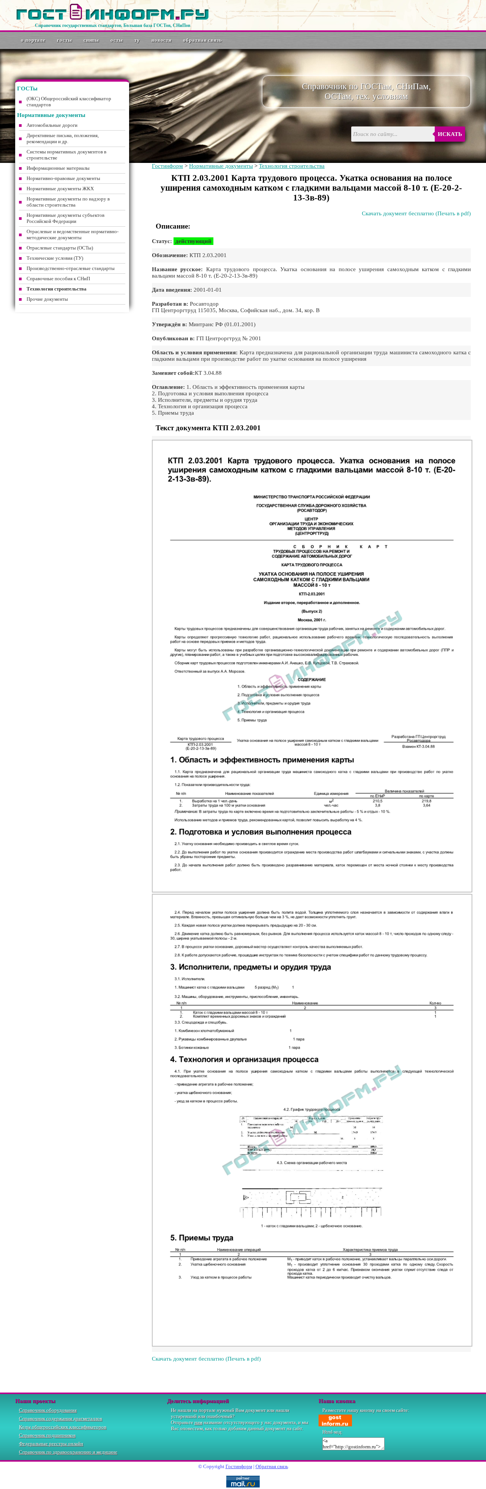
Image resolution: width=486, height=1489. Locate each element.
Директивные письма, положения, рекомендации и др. (63, 138)
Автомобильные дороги (52, 125)
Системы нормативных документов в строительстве (66, 155)
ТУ (137, 40)
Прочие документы (47, 299)
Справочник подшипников (47, 1435)
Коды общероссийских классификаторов (62, 1427)
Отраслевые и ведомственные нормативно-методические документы (72, 234)
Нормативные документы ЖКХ (60, 188)
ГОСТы (64, 40)
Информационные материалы (58, 168)
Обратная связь (202, 40)
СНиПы (91, 40)
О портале (33, 40)
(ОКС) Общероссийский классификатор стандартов (69, 101)
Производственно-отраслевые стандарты (71, 268)
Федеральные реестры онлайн (51, 1443)
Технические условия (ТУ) (55, 258)
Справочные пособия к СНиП (58, 278)
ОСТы (116, 40)
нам (198, 1422)
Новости (161, 40)
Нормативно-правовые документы (63, 178)
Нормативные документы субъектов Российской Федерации (65, 218)
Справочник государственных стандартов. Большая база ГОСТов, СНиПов (112, 25)
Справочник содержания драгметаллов (60, 1418)
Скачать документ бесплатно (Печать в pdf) (416, 213)
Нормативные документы (221, 166)
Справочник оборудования (48, 1410)
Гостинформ (167, 166)
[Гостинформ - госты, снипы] (112, 18)
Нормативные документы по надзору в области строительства (68, 202)
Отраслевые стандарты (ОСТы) (60, 248)
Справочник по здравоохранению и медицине (68, 1452)
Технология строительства (292, 166)
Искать (450, 134)
